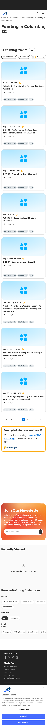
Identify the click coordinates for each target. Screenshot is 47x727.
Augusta (8, 632)
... (15, 419)
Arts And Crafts (28, 18)
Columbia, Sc (14, 18)
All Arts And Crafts (10, 602)
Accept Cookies (23, 723)
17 (27, 419)
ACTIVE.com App (10, 667)
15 (19, 419)
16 (23, 419)
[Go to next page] (40, 419)
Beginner (14, 618)
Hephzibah (20, 632)
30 (36, 419)
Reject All (23, 716)
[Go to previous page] (6, 419)
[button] (24, 57)
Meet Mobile (9, 675)
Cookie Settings (23, 710)
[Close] (43, 687)
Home (3, 18)
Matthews (34, 632)
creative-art (27, 602)
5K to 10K (7, 672)
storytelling (7, 607)
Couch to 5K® (9, 669)
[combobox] (9, 57)
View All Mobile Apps (12, 678)
